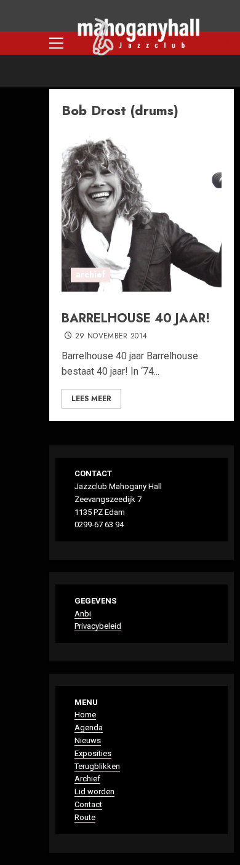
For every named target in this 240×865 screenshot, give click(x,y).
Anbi (82, 613)
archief (90, 274)
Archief (87, 778)
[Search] (226, 43)
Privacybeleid (97, 626)
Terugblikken (97, 766)
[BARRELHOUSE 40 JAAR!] (142, 212)
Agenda (88, 727)
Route (84, 817)
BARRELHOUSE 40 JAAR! (136, 318)
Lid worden (94, 791)
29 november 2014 (111, 336)
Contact (88, 804)
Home (85, 714)
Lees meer (91, 398)
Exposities (92, 753)
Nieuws (87, 740)
